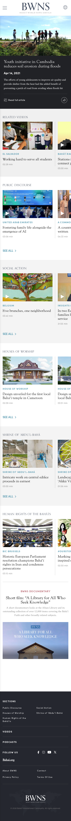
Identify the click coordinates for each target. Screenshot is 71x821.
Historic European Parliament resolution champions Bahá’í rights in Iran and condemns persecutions (24, 562)
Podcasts (10, 742)
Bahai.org (9, 759)
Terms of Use (45, 777)
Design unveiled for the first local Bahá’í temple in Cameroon (27, 396)
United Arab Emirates (18, 222)
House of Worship (15, 388)
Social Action (44, 707)
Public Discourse (12, 707)
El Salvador (11, 153)
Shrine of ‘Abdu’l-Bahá (19, 472)
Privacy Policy (11, 777)
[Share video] (64, 100)
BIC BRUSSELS (11, 551)
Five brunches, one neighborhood (27, 311)
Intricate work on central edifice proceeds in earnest (26, 479)
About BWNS (10, 770)
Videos (7, 731)
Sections (9, 701)
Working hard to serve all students (27, 159)
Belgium (8, 305)
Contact (41, 770)
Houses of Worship (13, 713)
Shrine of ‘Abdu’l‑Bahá (49, 713)
